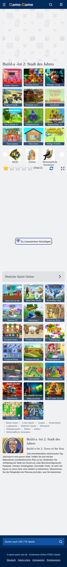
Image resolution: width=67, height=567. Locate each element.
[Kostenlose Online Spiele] (21, 4)
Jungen (41, 423)
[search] (60, 541)
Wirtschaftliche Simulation (18, 432)
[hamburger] (4, 4)
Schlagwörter (38, 560)
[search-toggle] (50, 4)
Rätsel (27, 429)
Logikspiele (11, 426)
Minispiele (45, 426)
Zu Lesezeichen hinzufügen (35, 241)
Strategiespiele (13, 429)
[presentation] (5, 154)
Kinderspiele (54, 423)
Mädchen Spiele (28, 426)
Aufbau (37, 429)
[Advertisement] (31, 35)
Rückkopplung (53, 560)
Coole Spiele (27, 423)
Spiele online (12, 423)
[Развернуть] (62, 168)
